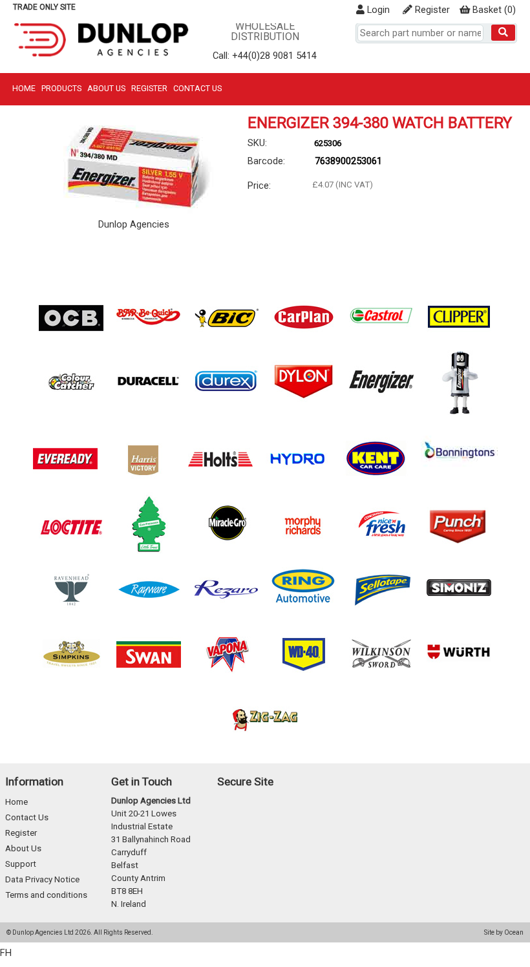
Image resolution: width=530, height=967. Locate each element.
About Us (106, 88)
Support (20, 864)
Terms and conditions (46, 895)
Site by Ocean (504, 932)
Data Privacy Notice (42, 879)
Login (377, 10)
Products (61, 88)
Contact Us (197, 88)
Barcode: (266, 161)
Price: (259, 185)
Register (431, 10)
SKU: (257, 143)
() (494, 10)
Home (24, 88)
